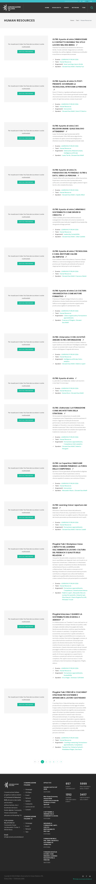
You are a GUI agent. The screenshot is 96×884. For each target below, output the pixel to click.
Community (28, 804)
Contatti (28, 809)
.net (83, 1)
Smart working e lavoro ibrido (73, 64)
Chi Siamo (28, 792)
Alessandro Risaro (68, 490)
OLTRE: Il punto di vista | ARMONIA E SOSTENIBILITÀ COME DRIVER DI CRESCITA (68, 212)
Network (28, 798)
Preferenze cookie (19, 878)
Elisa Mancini (66, 597)
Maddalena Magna (68, 749)
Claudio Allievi (80, 195)
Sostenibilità (75, 234)
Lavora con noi (30, 806)
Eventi (27, 795)
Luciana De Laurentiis (69, 595)
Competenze (68, 444)
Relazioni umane (77, 151)
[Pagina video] (77, 45)
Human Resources (65, 62)
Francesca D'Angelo (68, 320)
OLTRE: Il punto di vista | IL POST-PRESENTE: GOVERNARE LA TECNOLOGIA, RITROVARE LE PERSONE (69, 84)
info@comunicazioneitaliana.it (83, 879)
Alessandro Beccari (79, 593)
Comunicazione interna (80, 590)
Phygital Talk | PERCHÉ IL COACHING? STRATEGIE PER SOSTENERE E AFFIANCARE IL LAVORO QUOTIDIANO (69, 695)
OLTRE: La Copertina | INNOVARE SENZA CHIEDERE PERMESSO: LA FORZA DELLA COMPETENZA (69, 466)
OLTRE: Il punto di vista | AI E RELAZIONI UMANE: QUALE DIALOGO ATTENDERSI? (68, 128)
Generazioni (68, 151)
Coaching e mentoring (71, 742)
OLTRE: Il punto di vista (63, 378)
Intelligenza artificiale (71, 153)
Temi (77, 20)
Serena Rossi (66, 393)
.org (90, 1)
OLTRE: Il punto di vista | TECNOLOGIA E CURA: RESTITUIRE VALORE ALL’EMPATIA (69, 254)
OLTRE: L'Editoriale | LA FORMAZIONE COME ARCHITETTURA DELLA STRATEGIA (68, 410)
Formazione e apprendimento (73, 442)
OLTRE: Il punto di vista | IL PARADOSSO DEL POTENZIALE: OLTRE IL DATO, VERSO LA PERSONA (69, 173)
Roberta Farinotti (77, 747)
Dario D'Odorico (80, 111)
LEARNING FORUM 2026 (69, 59)
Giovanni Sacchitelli (68, 66)
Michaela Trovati (67, 599)
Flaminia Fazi (79, 66)
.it (80, 1)
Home (72, 20)
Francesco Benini (80, 276)
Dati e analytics (77, 444)
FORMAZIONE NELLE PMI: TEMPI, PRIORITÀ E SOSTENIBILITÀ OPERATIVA (51, 841)
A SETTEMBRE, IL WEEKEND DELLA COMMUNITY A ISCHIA (51, 814)
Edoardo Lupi (80, 595)
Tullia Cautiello (80, 236)
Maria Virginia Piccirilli (79, 597)
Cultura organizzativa (71, 315)
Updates (28, 801)
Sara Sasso (78, 749)
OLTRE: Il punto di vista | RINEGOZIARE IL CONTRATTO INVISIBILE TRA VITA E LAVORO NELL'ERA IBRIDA (69, 42)
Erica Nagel (66, 677)
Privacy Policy (8, 878)
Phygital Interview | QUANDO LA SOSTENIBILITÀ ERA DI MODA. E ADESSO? (67, 617)
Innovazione (68, 109)
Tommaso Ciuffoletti (77, 677)
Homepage (28, 789)
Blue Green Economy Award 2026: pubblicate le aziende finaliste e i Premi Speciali (51, 800)
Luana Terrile (66, 155)
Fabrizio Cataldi (80, 529)
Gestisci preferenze (26, 51)
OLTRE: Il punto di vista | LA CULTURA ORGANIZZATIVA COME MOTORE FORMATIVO (69, 293)
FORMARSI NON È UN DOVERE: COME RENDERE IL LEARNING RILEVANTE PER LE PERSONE (50, 856)
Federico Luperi (80, 364)
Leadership (67, 234)
